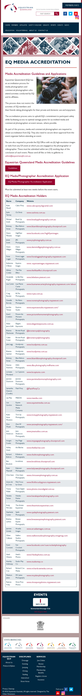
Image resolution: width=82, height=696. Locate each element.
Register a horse (41, 676)
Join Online (41, 660)
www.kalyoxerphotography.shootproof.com (45, 468)
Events (60, 25)
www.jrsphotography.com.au (39, 240)
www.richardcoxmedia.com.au (40, 568)
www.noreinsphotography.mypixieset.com (45, 300)
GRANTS (46, 25)
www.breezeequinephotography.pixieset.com (46, 519)
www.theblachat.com (36, 447)
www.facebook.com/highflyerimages (42, 233)
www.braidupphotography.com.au (41, 219)
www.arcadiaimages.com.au (38, 529)
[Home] (18, 7)
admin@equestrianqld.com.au (18, 156)
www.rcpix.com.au (35, 293)
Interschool (25, 678)
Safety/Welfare (35, 25)
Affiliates (23, 25)
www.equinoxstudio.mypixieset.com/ (43, 307)
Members (14, 25)
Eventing (25, 664)
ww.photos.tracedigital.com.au (40, 489)
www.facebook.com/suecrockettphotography (46, 545)
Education (9, 30)
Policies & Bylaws (9, 666)
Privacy (5, 689)
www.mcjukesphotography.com (40, 575)
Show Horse (25, 681)
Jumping (25, 667)
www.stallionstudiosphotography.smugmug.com (47, 535)
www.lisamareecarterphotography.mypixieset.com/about (51, 284)
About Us (33, 30)
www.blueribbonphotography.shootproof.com (46, 226)
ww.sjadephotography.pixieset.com (42, 512)
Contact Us (43, 30)
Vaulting (25, 674)
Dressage (25, 660)
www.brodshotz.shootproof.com (41, 461)
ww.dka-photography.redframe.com (43, 365)
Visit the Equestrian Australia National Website (47, 9)
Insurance (41, 680)
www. (42, 270)
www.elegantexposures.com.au (40, 324)
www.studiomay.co (35, 561)
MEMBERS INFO (72, 5)
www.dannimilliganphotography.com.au (44, 247)
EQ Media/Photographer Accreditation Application (30, 181)
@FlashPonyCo (33, 388)
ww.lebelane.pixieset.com (38, 277)
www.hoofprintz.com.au (37, 351)
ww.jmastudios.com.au (37, 431)
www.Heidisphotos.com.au (38, 554)
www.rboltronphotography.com (41, 454)
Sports (53, 25)
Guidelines (12, 168)
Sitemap (11, 689)
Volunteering (22, 30)
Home (7, 25)
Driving (25, 671)
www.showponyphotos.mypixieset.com (43, 582)
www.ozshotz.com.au (36, 212)
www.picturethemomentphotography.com (45, 314)
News (66, 25)
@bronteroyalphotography (38, 331)
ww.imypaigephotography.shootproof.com (45, 441)
